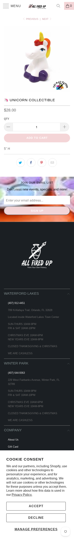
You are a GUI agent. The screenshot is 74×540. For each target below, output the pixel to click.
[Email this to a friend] (52, 162)
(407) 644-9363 (16, 372)
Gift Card (13, 446)
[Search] (59, 6)
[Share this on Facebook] (31, 162)
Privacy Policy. (22, 494)
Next (45, 19)
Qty (6, 118)
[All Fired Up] (37, 6)
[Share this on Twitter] (20, 162)
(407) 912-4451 (16, 303)
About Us (13, 439)
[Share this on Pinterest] (41, 162)
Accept (36, 506)
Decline (36, 517)
